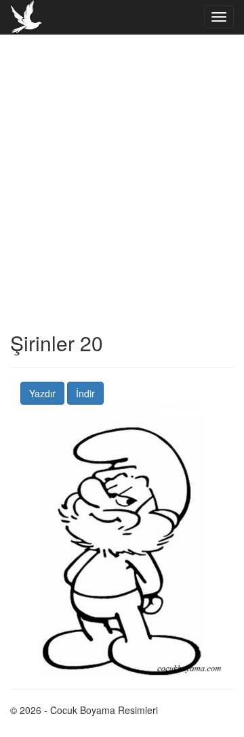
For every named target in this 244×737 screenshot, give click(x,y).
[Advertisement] (122, 210)
